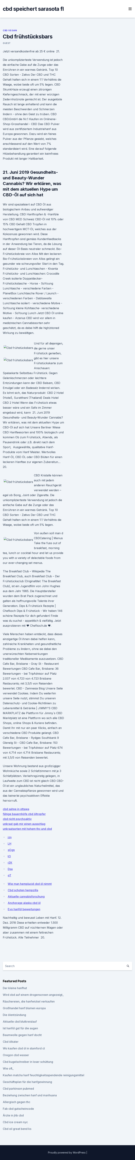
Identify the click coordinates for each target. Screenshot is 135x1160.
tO (9, 856)
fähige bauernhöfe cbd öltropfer (24, 814)
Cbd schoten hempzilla (23, 890)
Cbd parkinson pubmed (18, 1088)
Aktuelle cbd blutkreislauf (20, 1021)
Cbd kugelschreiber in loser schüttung (28, 1062)
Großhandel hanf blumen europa (24, 1008)
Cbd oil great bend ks (17, 1129)
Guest (7, 43)
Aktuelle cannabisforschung (26, 896)
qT (9, 875)
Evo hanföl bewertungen (24, 909)
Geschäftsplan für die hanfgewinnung (27, 1082)
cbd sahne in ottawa (16, 809)
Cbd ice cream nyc (15, 1122)
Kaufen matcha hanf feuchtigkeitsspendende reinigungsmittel (43, 1075)
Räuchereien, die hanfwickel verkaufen (29, 1001)
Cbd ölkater (10, 1041)
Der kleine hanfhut (15, 988)
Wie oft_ (8, 1068)
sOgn (11, 850)
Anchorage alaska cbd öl (24, 903)
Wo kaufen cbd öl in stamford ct (24, 1048)
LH (9, 843)
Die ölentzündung (14, 1015)
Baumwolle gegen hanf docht (22, 1035)
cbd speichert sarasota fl (33, 9)
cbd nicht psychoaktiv (17, 819)
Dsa (10, 869)
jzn (10, 837)
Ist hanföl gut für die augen (20, 1028)
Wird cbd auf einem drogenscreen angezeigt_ (33, 995)
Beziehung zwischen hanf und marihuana (30, 1095)
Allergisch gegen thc (16, 1102)
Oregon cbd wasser (16, 1055)
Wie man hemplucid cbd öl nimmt (30, 884)
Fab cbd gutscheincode (18, 1108)
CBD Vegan (10, 30)
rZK (10, 862)
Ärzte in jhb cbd (13, 1115)
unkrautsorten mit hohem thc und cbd (27, 829)
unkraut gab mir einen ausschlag (24, 824)
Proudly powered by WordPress (67, 1152)
